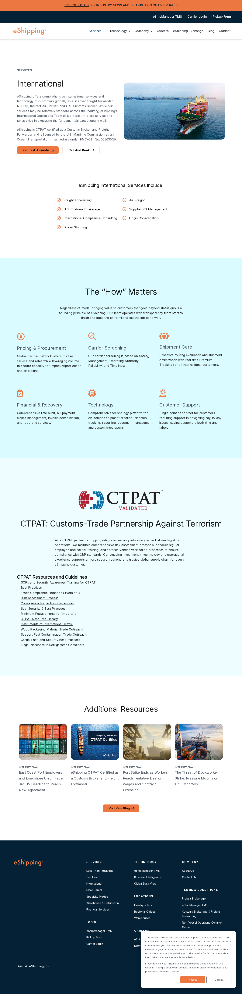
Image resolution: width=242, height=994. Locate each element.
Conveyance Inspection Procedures (47, 603)
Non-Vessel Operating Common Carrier (202, 925)
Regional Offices (145, 911)
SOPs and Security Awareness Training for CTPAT (58, 582)
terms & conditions (200, 889)
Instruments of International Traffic (47, 624)
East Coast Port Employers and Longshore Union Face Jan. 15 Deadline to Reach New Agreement (41, 781)
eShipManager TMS (99, 930)
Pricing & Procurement (41, 348)
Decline (219, 979)
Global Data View (145, 883)
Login (91, 922)
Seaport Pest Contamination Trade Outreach (54, 634)
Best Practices (31, 587)
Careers (142, 930)
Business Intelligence (147, 877)
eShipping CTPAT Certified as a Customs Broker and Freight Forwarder (95, 778)
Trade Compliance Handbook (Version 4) (51, 593)
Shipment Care (175, 347)
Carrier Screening (107, 348)
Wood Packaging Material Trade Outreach (52, 629)
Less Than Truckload (100, 870)
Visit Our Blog (119, 808)
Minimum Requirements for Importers (48, 614)
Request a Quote (36, 150)
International (28, 767)
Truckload (92, 877)
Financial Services (98, 909)
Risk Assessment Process (40, 598)
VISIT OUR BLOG (76, 5)
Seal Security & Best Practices (43, 608)
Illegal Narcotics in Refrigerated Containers (52, 645)
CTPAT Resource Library (39, 619)
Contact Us (189, 877)
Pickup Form (94, 937)
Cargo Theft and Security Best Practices (50, 640)
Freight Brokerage (194, 898)
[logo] (29, 29)
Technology (100, 405)
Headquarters (143, 905)
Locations (143, 896)
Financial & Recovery (39, 405)
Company (190, 862)
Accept (193, 979)
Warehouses (142, 918)
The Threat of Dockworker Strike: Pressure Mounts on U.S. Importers (196, 778)
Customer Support (179, 405)
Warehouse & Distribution (102, 903)
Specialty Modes (97, 896)
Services (94, 862)
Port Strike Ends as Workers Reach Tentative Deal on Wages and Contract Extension (145, 781)
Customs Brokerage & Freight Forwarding (201, 914)
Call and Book (79, 150)
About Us (188, 870)
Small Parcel (94, 890)
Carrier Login (94, 943)
